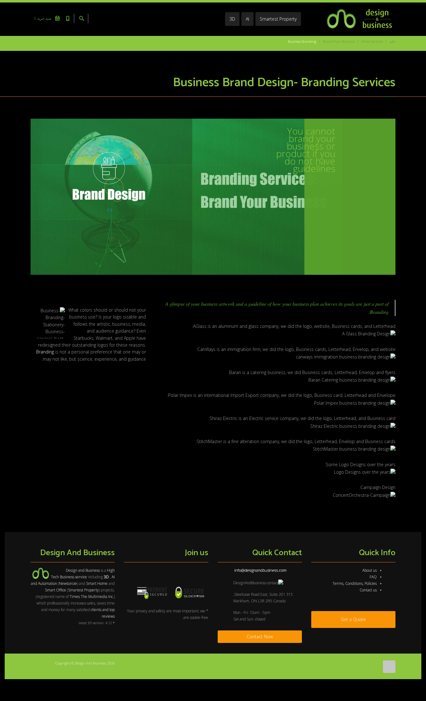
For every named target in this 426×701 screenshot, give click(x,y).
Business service (73, 577)
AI (247, 19)
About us (369, 570)
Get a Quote (353, 619)
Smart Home (97, 583)
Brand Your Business (339, 41)
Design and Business (83, 570)
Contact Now (260, 636)
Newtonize (68, 583)
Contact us (368, 590)
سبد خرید (43, 18)
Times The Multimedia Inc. (92, 596)
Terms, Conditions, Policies (354, 583)
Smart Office (55, 590)
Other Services (372, 41)
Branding (45, 352)
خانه (392, 41)
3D (232, 19)
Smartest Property (278, 19)
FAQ (373, 577)
